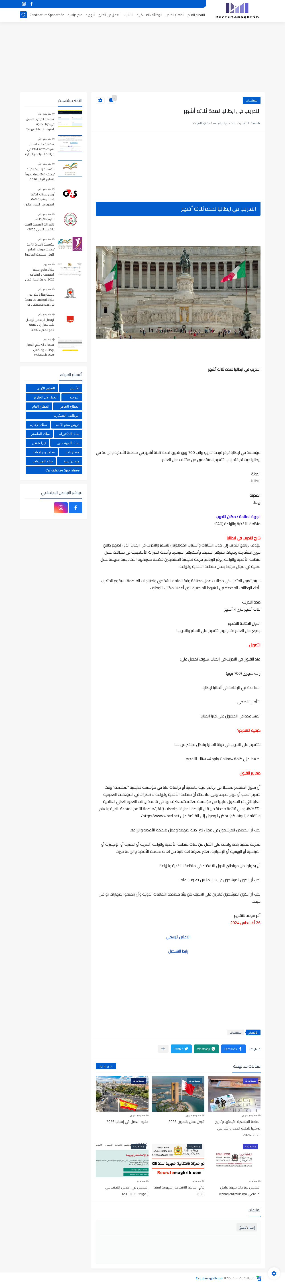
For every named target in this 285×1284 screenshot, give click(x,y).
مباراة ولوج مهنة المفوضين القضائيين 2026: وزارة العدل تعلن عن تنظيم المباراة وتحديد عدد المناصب (40, 274)
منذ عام (253, 1181)
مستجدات (252, 100)
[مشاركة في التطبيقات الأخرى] (163, 1049)
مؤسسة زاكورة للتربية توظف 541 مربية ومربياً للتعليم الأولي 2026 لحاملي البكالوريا (40, 174)
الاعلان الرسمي (178, 937)
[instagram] (23, 4)
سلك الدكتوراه (69, 434)
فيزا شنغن (39, 443)
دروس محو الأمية (67, 425)
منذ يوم (47, 264)
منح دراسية (74, 15)
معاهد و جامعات (44, 452)
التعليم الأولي (46, 388)
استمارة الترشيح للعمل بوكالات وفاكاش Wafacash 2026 (40, 350)
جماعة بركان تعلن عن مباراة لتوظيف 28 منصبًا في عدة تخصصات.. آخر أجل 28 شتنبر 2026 (40, 299)
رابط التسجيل (178, 951)
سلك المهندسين (68, 443)
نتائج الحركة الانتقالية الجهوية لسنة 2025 (179, 1190)
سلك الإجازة (38, 425)
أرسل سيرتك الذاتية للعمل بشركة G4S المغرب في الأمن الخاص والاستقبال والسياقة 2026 (39, 199)
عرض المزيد (106, 1066)
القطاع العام (196, 15)
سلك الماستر (40, 434)
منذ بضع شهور (249, 1115)
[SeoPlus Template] (259, 1278)
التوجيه (90, 15)
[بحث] (23, 14)
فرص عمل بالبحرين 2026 (186, 1121)
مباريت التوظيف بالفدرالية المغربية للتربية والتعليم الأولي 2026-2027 (39, 224)
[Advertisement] (142, 58)
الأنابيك (128, 15)
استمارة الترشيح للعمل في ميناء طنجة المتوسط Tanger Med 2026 (40, 124)
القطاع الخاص (174, 15)
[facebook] (31, 4)
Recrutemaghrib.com (209, 1278)
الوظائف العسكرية (149, 15)
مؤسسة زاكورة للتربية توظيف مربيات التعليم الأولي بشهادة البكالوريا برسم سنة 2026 (40, 249)
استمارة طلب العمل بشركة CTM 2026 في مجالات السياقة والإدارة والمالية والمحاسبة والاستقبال (40, 149)
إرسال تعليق (247, 1227)
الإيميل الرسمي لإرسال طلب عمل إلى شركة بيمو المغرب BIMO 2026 (40, 325)
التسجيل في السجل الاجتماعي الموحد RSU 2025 (127, 1190)
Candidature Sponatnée (47, 15)
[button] (233, 1048)
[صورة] (70, 118)
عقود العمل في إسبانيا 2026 (127, 1121)
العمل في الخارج (109, 15)
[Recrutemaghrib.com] (237, 10)
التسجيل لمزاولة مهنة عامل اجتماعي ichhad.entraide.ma (240, 1190)
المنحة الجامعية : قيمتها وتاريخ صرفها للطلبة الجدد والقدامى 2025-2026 (238, 1128)
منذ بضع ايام (44, 113)
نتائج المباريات (43, 461)
